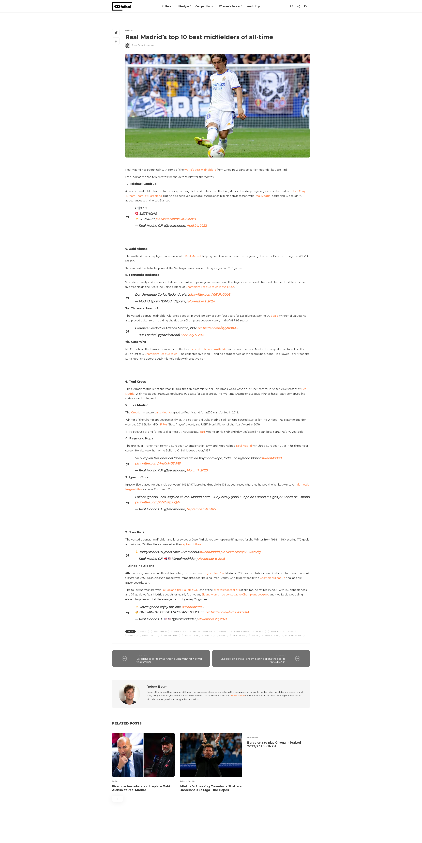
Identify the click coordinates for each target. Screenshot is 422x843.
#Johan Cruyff (149, 635)
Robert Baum (137, 45)
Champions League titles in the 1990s (210, 287)
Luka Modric (162, 412)
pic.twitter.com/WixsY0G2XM (227, 612)
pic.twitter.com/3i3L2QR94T (176, 219)
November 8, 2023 (211, 559)
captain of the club (193, 544)
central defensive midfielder (209, 349)
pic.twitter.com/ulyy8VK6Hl (218, 328)
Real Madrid (263, 196)
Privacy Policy (299, 827)
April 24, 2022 (197, 225)
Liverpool (281, 655)
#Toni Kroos (238, 635)
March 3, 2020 (197, 470)
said (202, 431)
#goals (131, 635)
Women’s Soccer (229, 6)
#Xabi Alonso (271, 635)
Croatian (136, 412)
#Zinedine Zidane (293, 635)
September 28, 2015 (201, 509)
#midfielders (191, 635)
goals (274, 315)
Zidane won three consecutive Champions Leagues (235, 594)
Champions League (272, 578)
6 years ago (149, 45)
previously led (237, 695)
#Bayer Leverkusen (202, 631)
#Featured (276, 631)
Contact (250, 827)
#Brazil (223, 631)
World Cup (253, 6)
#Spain (222, 635)
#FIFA (290, 631)
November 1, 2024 (201, 301)
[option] (143, 763)
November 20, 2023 (212, 619)
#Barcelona (180, 631)
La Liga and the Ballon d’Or (179, 590)
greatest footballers (226, 590)
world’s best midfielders (200, 169)
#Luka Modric (170, 635)
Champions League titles (161, 354)
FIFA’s (163, 424)
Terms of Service (273, 827)
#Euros (259, 631)
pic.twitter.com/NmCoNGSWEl (158, 463)
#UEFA (255, 635)
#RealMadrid (272, 458)
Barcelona (141, 655)
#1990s (143, 631)
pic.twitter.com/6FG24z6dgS (241, 552)
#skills (208, 635)
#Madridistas (192, 607)
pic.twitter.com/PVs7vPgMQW (157, 502)
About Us (233, 827)
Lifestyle (183, 6)
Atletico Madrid (187, 781)
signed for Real (215, 573)
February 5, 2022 (193, 335)
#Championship (241, 631)
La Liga (129, 30)
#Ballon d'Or (160, 631)
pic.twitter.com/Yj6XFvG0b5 (209, 294)
